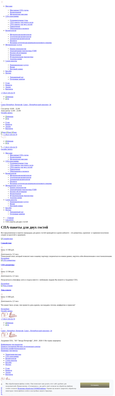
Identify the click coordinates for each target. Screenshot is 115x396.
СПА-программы (12, 16)
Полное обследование (18, 53)
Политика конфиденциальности (13, 348)
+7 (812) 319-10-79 (8, 93)
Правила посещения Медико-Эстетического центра (20, 346)
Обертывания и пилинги (19, 28)
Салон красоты (11, 61)
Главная (10, 218)
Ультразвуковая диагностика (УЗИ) (23, 51)
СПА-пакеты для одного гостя (21, 22)
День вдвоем (6, 290)
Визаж (12, 67)
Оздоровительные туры (19, 20)
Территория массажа (13, 354)
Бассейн (8, 71)
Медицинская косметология (20, 34)
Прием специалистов (18, 49)
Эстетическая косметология (20, 37)
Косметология (10, 30)
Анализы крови (16, 59)
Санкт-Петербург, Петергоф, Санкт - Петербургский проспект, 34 (26, 105)
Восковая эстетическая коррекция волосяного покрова (31, 43)
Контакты (9, 89)
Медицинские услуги (13, 45)
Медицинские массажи (19, 14)
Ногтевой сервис (16, 69)
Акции (8, 87)
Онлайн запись (6, 113)
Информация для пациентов (12, 344)
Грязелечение (15, 26)
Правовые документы (9, 350)
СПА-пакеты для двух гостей (21, 24)
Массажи (8, 6)
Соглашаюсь (95, 385)
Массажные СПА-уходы (19, 10)
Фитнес (8, 73)
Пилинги (13, 41)
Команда (8, 85)
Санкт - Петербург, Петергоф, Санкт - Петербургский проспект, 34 (26, 331)
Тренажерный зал (16, 77)
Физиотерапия (15, 12)
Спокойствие (6, 243)
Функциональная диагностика (21, 57)
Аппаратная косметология (20, 39)
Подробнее (5, 258)
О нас (7, 83)
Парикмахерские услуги (19, 65)
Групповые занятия (17, 79)
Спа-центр (9, 220)
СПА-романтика (7, 265)
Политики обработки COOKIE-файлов (32, 388)
